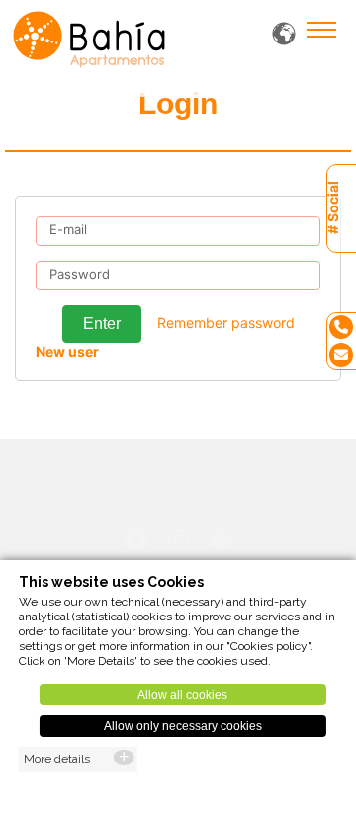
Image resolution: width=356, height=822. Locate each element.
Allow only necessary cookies (183, 726)
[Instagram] (178, 540)
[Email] (341, 354)
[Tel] (341, 326)
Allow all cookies (182, 694)
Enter (102, 323)
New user (67, 351)
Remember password (226, 322)
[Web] (221, 540)
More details (57, 759)
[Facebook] (136, 540)
